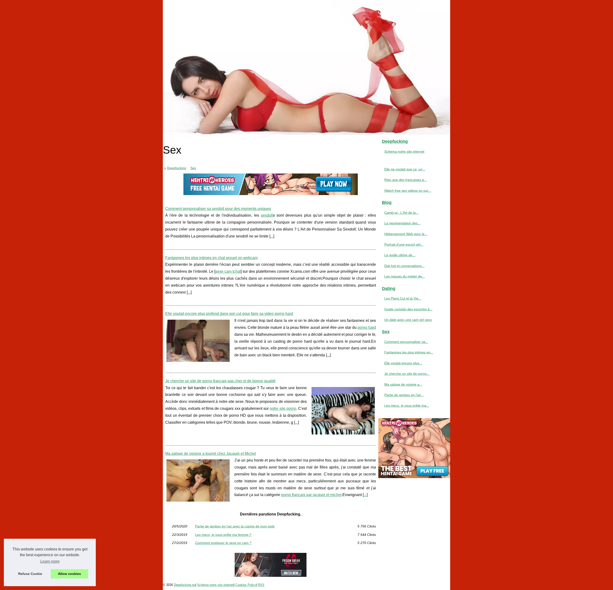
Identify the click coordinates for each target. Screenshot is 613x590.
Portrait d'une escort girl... (403, 244)
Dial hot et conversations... (404, 266)
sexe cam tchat (228, 271)
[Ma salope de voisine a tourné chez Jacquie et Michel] (198, 480)
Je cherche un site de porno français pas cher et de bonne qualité (220, 381)
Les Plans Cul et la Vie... (402, 298)
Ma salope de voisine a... (403, 384)
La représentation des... (402, 223)
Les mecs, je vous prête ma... (406, 405)
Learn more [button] (50, 561)
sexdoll (267, 215)
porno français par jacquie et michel (311, 495)
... (271, 236)
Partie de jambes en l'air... (404, 395)
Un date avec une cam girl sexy (408, 320)
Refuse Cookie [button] (30, 574)
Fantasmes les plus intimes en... (408, 352)
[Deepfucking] (306, 67)
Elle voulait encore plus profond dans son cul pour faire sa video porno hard (229, 314)
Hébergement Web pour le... (405, 234)
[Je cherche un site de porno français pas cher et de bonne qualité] (343, 410)
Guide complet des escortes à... (408, 309)
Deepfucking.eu (184, 585)
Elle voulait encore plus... (403, 363)
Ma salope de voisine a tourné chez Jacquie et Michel (210, 453)
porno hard (367, 327)
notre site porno (283, 408)
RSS (261, 585)
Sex (193, 168)
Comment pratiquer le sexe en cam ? (223, 542)
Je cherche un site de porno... (407, 374)
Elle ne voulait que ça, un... (404, 169)
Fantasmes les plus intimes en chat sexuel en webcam (211, 258)
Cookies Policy (245, 585)
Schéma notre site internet (404, 151)
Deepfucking (176, 168)
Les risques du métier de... (404, 276)
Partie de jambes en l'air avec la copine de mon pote (235, 526)
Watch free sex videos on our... (407, 190)
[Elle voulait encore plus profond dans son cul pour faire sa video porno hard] (198, 340)
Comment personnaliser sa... (406, 342)
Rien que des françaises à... (405, 180)
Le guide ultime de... (399, 255)
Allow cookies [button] (69, 574)
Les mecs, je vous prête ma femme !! (223, 534)
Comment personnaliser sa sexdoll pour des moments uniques (218, 209)
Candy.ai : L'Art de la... (401, 212)
